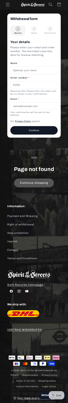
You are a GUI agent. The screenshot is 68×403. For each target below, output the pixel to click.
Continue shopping (34, 182)
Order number (19, 77)
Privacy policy (49, 375)
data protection (17, 233)
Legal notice (49, 386)
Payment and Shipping (22, 216)
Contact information (27, 386)
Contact (12, 249)
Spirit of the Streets (31, 370)
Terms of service (25, 381)
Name (13, 63)
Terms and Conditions (22, 258)
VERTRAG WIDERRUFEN (24, 329)
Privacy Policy (23, 121)
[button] (7, 4)
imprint (12, 241)
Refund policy (30, 375)
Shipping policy (47, 381)
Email (14, 99)
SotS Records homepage (25, 284)
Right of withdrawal (20, 224)
